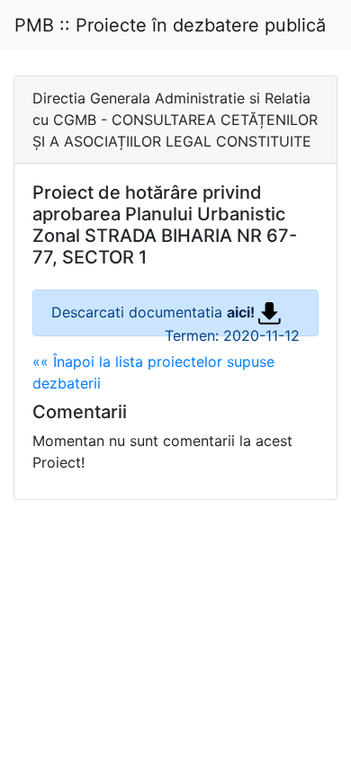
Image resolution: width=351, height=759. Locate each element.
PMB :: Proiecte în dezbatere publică (170, 25)
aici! (242, 312)
